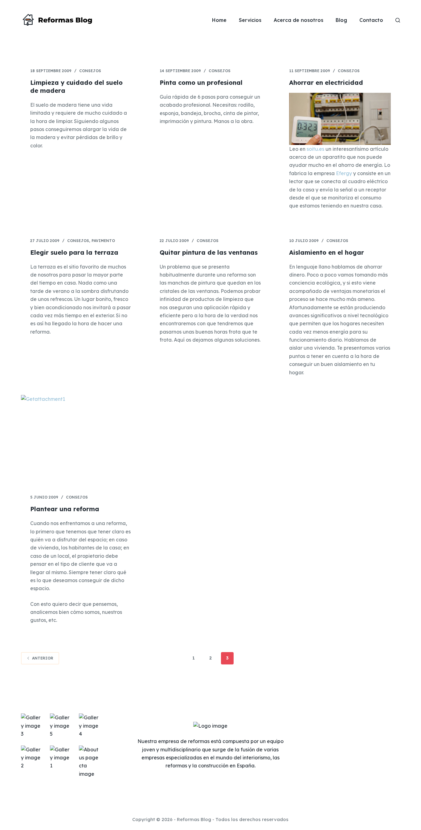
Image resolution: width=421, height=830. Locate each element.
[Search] (397, 20)
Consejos (90, 70)
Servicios (250, 20)
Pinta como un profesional (201, 82)
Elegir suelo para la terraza (74, 252)
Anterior (42, 658)
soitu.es (315, 149)
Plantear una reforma (64, 509)
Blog (341, 20)
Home (219, 20)
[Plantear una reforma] (81, 440)
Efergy (344, 173)
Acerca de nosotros (298, 20)
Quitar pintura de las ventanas (209, 252)
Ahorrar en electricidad (326, 82)
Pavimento (103, 240)
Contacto (371, 20)
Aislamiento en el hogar (326, 252)
